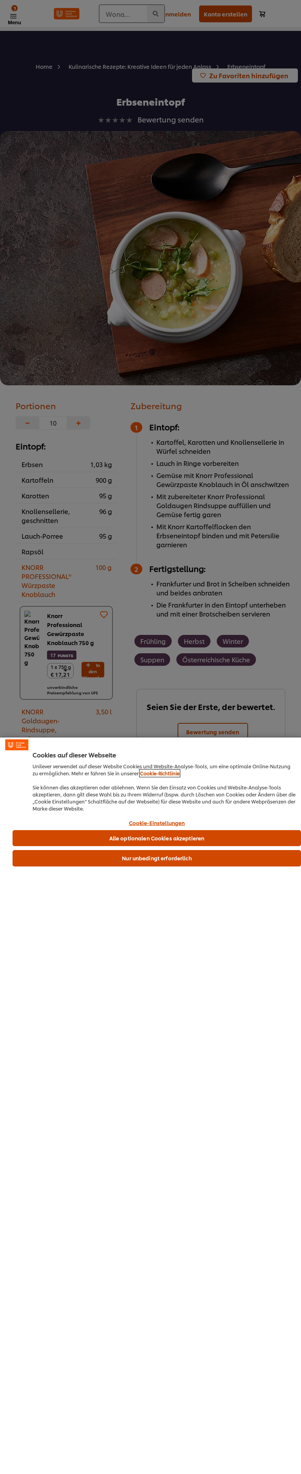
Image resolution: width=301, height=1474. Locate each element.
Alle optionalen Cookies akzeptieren (157, 837)
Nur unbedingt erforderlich (156, 857)
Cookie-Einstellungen (157, 823)
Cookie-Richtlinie (160, 773)
